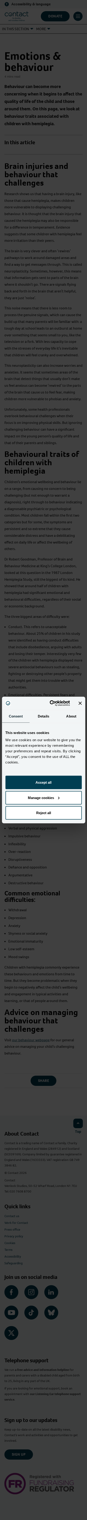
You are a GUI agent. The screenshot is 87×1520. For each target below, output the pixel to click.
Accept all (43, 782)
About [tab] (71, 716)
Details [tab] (43, 716)
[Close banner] (80, 703)
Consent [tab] (16, 716)
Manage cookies (41, 797)
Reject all (43, 813)
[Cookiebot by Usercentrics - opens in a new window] (52, 703)
